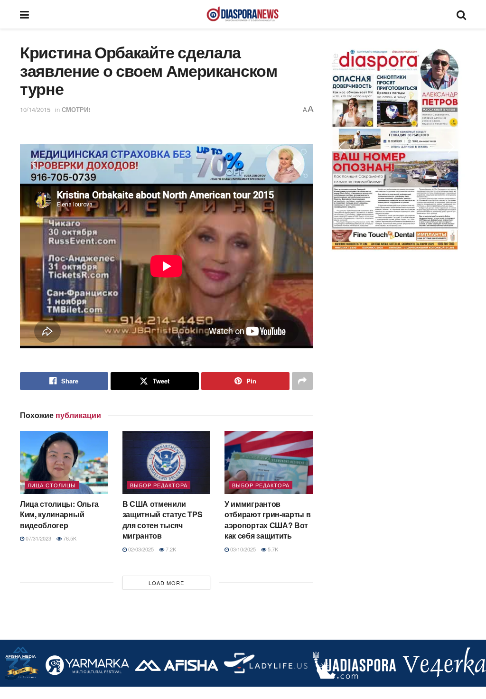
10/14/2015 (35, 109)
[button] (166, 164)
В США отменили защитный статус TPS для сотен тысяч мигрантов (162, 519)
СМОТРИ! (76, 109)
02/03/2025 (140, 549)
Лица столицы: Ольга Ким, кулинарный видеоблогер (59, 514)
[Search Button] (461, 14)
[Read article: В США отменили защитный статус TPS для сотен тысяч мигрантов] (166, 462)
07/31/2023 (37, 538)
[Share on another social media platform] (302, 381)
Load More (166, 583)
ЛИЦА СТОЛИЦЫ (52, 485)
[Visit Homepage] (242, 14)
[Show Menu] (24, 14)
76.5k (69, 538)
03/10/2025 (242, 549)
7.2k (170, 549)
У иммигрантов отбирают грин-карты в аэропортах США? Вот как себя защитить (267, 519)
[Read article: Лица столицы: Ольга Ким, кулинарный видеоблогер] (64, 462)
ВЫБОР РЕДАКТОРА (158, 485)
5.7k (272, 549)
